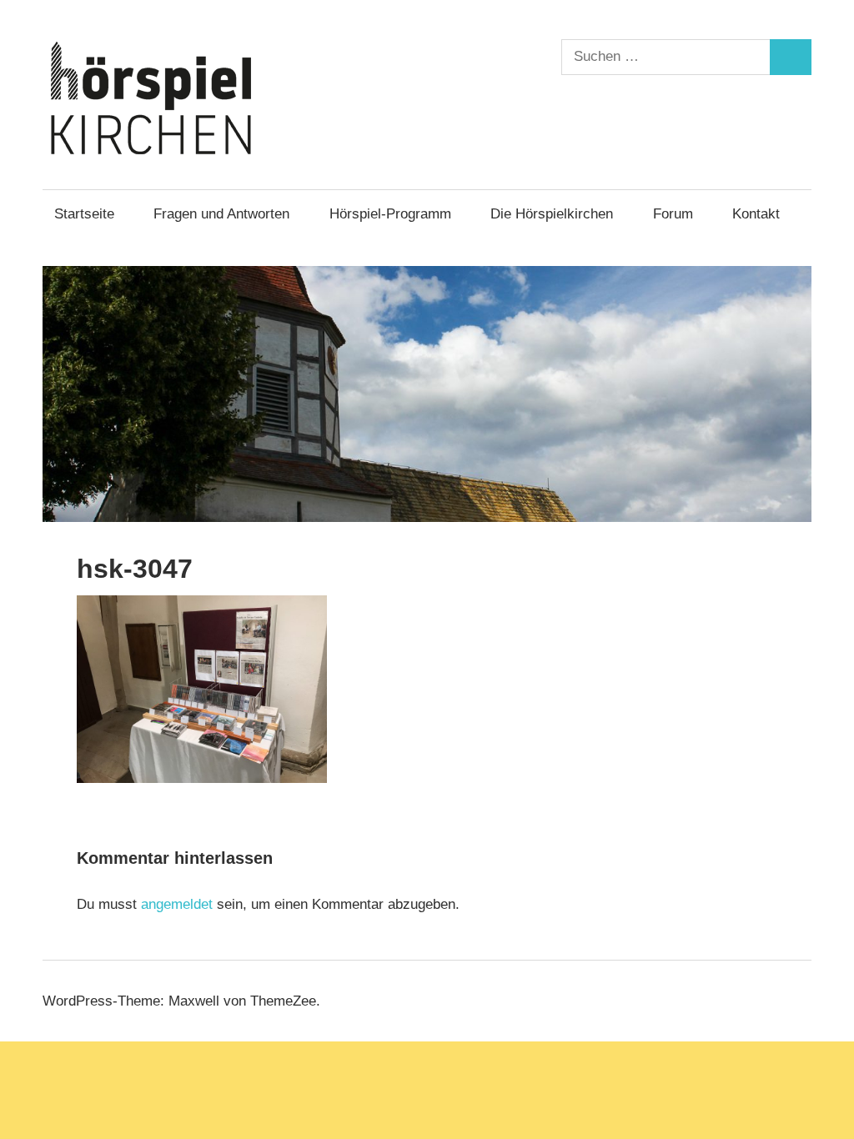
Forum (673, 214)
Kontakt (756, 214)
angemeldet (177, 904)
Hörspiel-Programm (390, 214)
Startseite (84, 214)
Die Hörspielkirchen (551, 214)
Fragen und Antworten (221, 214)
